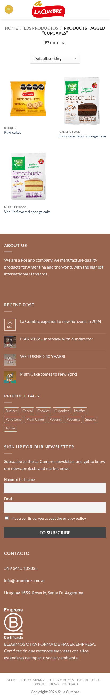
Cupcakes (61, 411)
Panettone (14, 419)
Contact (70, 684)
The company (32, 680)
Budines (12, 411)
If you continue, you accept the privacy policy (48, 518)
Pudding (55, 419)
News (54, 684)
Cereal (27, 411)
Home (11, 27)
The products (61, 680)
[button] (9, 9)
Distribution (89, 680)
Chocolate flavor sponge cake (82, 136)
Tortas (10, 428)
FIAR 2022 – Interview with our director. (57, 338)
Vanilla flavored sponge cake (27, 212)
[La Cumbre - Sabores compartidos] (48, 9)
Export (39, 684)
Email (8, 498)
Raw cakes (12, 132)
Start (12, 680)
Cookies (43, 411)
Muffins (80, 411)
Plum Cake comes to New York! (48, 373)
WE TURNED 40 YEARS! (42, 356)
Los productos (41, 27)
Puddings (73, 419)
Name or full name (19, 479)
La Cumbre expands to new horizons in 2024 (60, 321)
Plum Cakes (35, 419)
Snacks (90, 419)
